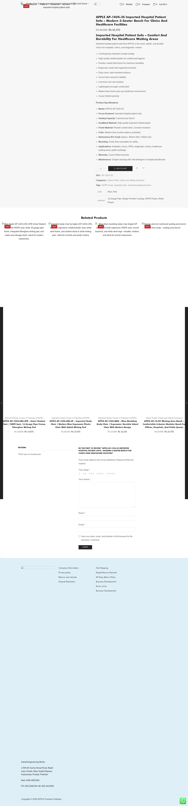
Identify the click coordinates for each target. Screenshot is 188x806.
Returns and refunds (68, 577)
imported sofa (120, 185)
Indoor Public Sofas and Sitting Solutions (125, 180)
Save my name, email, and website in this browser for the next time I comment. (106, 538)
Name (82, 513)
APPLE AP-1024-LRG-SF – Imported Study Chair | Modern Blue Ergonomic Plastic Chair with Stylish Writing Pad (71, 424)
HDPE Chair (107, 185)
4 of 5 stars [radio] (100, 473)
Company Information (69, 568)
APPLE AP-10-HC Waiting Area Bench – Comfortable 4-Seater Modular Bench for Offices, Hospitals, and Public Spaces (164, 424)
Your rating (84, 470)
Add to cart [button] (25, 410)
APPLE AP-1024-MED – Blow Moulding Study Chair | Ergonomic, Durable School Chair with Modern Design (117, 424)
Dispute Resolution (67, 581)
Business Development (106, 581)
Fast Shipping (102, 568)
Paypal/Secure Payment (106, 572)
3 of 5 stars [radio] (91, 473)
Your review (85, 479)
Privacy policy (64, 572)
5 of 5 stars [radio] (110, 473)
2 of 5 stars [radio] (84, 473)
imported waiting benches (139, 185)
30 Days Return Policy (105, 577)
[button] (74, 3)
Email (82, 525)
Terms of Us (101, 586)
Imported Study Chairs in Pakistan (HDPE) (24, 418)
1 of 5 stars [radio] (79, 473)
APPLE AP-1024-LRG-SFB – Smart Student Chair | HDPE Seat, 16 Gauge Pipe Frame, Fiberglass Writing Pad (24, 424)
